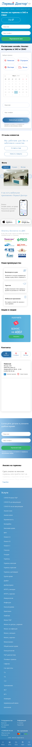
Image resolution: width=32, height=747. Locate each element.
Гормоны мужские (10, 568)
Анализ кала (8, 511)
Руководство (4, 735)
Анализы (12, 9)
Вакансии (3, 723)
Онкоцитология (9, 651)
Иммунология (8, 598)
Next (30, 176)
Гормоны (7, 559)
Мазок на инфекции (10, 629)
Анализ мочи (8, 515)
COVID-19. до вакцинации (12, 502)
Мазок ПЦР (7, 620)
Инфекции (7, 602)
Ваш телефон (7, 33)
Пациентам (20, 725)
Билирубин (7, 524)
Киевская (5, 167)
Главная (3, 9)
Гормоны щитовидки (11, 572)
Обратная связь (5, 733)
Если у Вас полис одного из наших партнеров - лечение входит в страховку (15, 234)
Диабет (6, 581)
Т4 (5, 677)
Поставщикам (5, 725)
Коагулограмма (9, 607)
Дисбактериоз (8, 585)
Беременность (9, 519)
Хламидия (7, 699)
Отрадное (14, 167)
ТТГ (5, 681)
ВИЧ (5, 533)
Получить (16, 336)
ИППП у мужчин (9, 594)
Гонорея (6, 554)
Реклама (3, 727)
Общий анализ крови (11, 646)
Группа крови (8, 576)
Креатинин (7, 611)
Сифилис (7, 664)
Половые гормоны (10, 659)
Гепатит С (7, 546)
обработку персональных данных (13, 126)
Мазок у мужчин (9, 637)
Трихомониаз (8, 685)
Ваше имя (6, 27)
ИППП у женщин (9, 589)
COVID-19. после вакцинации (13, 506)
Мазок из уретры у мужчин (13, 624)
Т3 (5, 672)
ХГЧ (5, 694)
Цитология (7, 707)
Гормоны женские (10, 563)
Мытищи (23, 167)
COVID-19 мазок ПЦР (10, 498)
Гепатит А (7, 537)
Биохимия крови (9, 528)
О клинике (20, 723)
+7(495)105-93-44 (7, 731)
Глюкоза (6, 550)
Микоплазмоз (8, 642)
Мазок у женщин (9, 633)
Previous (2, 176)
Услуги (7, 9)
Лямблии (7, 616)
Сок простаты (8, 668)
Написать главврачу (16, 154)
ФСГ (5, 690)
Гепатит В (7, 541)
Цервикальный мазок (11, 703)
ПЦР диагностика (10, 655)
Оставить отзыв (16, 148)
